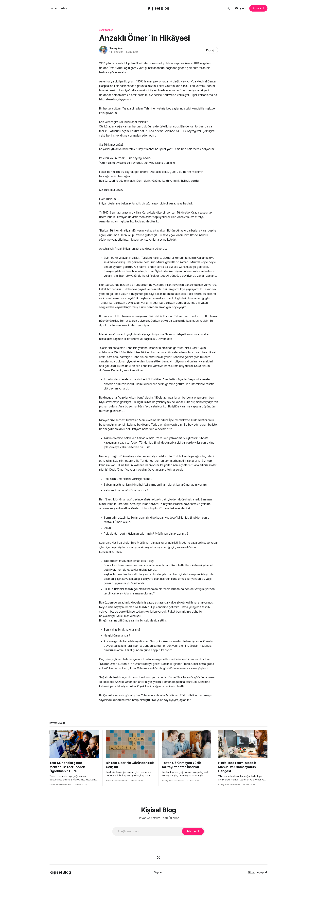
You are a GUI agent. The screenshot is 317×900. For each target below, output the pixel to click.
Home (53, 8)
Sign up (158, 872)
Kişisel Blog (158, 8)
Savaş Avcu (116, 48)
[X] (158, 857)
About (65, 8)
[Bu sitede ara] (228, 8)
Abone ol (258, 8)
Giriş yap (240, 8)
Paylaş (210, 50)
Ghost (251, 872)
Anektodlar (106, 30)
